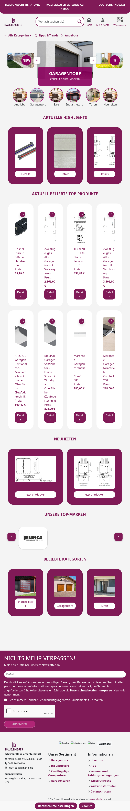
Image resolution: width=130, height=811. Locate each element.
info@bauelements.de (20, 767)
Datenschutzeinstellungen (56, 806)
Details (25, 174)
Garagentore (65, 606)
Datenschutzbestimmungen (89, 690)
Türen (104, 606)
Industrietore (26, 604)
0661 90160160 (16, 763)
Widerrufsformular (103, 786)
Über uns (97, 760)
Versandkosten (96, 799)
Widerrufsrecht (101, 781)
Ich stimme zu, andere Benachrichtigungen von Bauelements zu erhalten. (56, 700)
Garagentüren (60, 781)
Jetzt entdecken (36, 494)
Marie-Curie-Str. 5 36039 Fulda (24, 758)
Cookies (87, 806)
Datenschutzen (101, 791)
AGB (93, 766)
